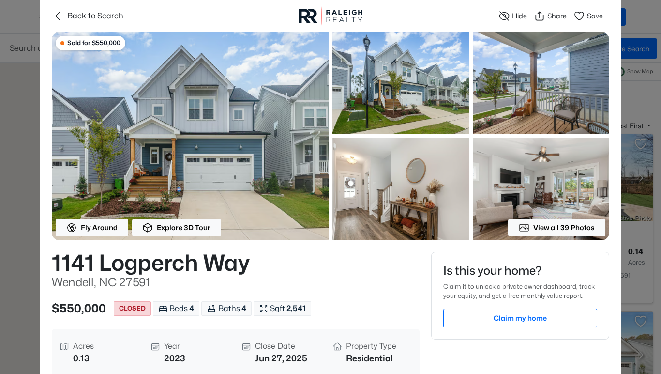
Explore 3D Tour (183, 227)
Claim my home (520, 318)
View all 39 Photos (564, 227)
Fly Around (99, 227)
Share (557, 16)
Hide (519, 16)
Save (595, 16)
